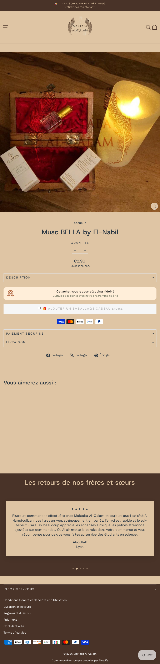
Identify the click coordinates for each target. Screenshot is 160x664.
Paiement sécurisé (25, 334)
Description (18, 278)
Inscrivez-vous (19, 589)
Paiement (10, 620)
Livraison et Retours (17, 607)
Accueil (79, 223)
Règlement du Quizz (17, 613)
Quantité (80, 243)
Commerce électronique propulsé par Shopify (80, 660)
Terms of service (15, 633)
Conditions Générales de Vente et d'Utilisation (35, 600)
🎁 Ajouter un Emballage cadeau (76, 309)
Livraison (16, 342)
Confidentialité (14, 626)
